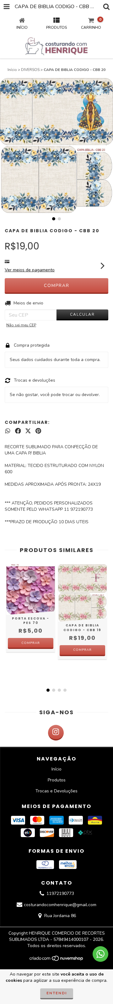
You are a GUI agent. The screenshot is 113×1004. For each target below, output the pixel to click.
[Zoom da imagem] (106, 85)
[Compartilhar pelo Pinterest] (38, 431)
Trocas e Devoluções (56, 791)
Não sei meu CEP (21, 325)
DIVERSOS (30, 69)
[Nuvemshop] (56, 960)
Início (12, 69)
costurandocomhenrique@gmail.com (60, 905)
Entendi (56, 993)
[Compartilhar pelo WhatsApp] (8, 431)
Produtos (57, 780)
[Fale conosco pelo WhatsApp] (100, 954)
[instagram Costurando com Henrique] (56, 732)
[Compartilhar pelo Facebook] (18, 431)
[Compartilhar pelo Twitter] (28, 431)
